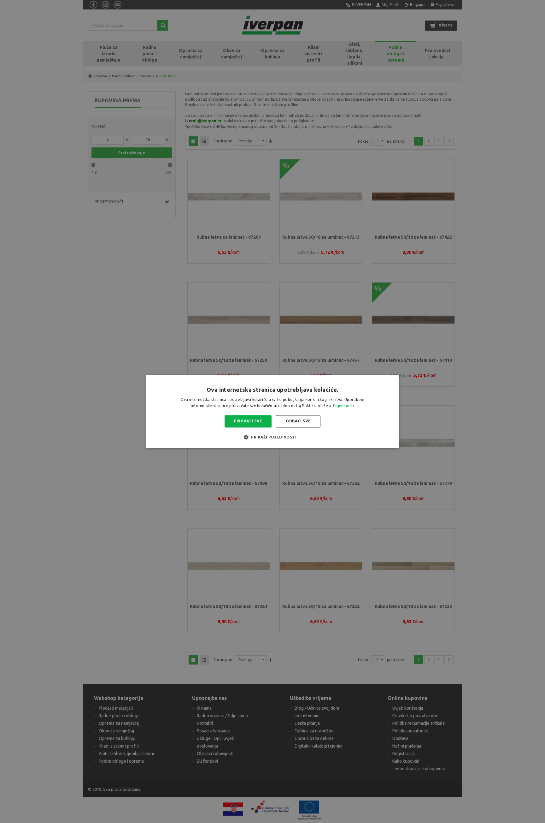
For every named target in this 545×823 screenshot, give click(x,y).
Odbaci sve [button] (298, 421)
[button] (272, 437)
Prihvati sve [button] (248, 421)
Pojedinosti (343, 406)
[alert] (272, 411)
